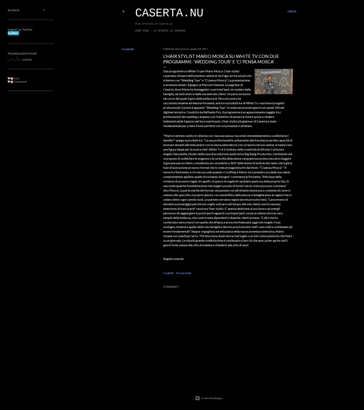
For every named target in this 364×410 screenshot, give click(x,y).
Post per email (183, 273)
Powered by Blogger (212, 398)
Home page (142, 30)
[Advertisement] (27, 155)
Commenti (20, 81)
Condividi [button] (128, 49)
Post (16, 78)
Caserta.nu (169, 13)
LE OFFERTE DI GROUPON (169, 30)
